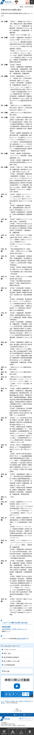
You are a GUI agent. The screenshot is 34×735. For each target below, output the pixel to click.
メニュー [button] (32, 3)
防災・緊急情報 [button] (27, 3)
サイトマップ (19, 714)
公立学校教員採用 (9, 665)
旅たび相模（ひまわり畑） (12, 661)
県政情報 (21, 701)
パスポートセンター (10, 649)
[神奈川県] (5, 719)
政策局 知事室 (6, 626)
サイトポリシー (28, 714)
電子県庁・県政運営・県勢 (11, 701)
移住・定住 (7, 653)
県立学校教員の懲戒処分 (11, 657)
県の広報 (7, 671)
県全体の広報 (27, 701)
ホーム (2, 701)
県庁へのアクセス (25, 718)
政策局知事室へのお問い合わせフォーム (14, 629)
